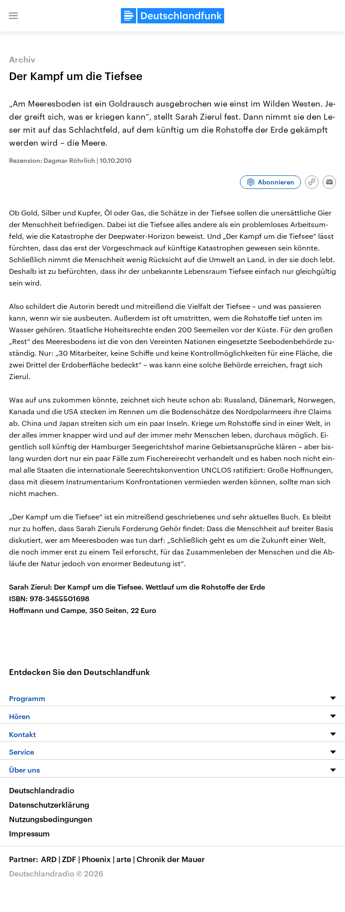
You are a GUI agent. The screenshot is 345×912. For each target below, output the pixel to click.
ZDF (71, 858)
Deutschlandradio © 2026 (56, 873)
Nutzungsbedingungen (50, 818)
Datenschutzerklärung (49, 804)
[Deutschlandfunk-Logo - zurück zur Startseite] (172, 15)
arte (125, 858)
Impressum (29, 833)
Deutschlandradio (41, 790)
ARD (50, 858)
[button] (13, 15)
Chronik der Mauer (171, 858)
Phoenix (98, 858)
